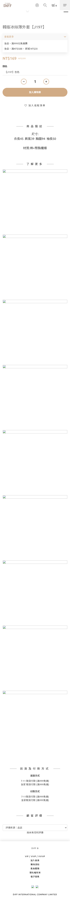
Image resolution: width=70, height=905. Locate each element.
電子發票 (35, 877)
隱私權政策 (35, 872)
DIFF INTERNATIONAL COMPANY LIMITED (35, 894)
